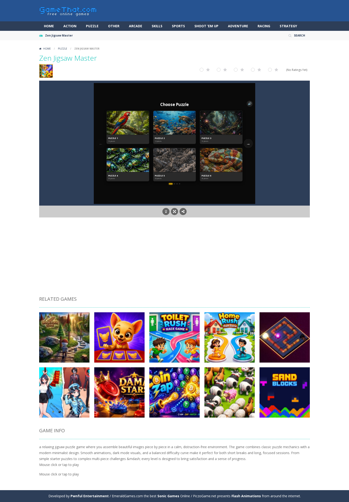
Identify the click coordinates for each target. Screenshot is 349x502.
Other (113, 26)
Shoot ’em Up (206, 26)
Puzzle (92, 26)
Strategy (288, 26)
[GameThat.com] (68, 10)
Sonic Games (168, 496)
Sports (178, 26)
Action (69, 26)
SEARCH (299, 35)
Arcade (135, 26)
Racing (264, 26)
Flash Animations (246, 496)
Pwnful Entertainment (90, 496)
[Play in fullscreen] (174, 211)
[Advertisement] (174, 257)
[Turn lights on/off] (166, 211)
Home (49, 26)
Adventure (238, 26)
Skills (157, 26)
